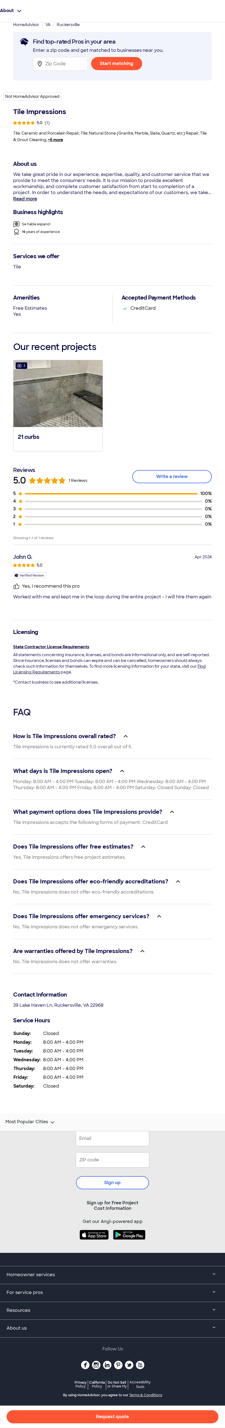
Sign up (112, 1182)
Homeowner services (31, 1275)
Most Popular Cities (26, 1122)
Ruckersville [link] (68, 24)
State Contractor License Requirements (51, 646)
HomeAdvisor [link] (26, 24)
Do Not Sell (117, 1384)
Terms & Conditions (145, 1395)
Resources (18, 1310)
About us (17, 1328)
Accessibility (140, 1384)
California (97, 1384)
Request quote (112, 1417)
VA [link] (48, 24)
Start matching (116, 63)
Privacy (81, 1384)
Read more (25, 199)
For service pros (25, 1292)
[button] (58, 405)
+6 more (55, 139)
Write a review (172, 476)
